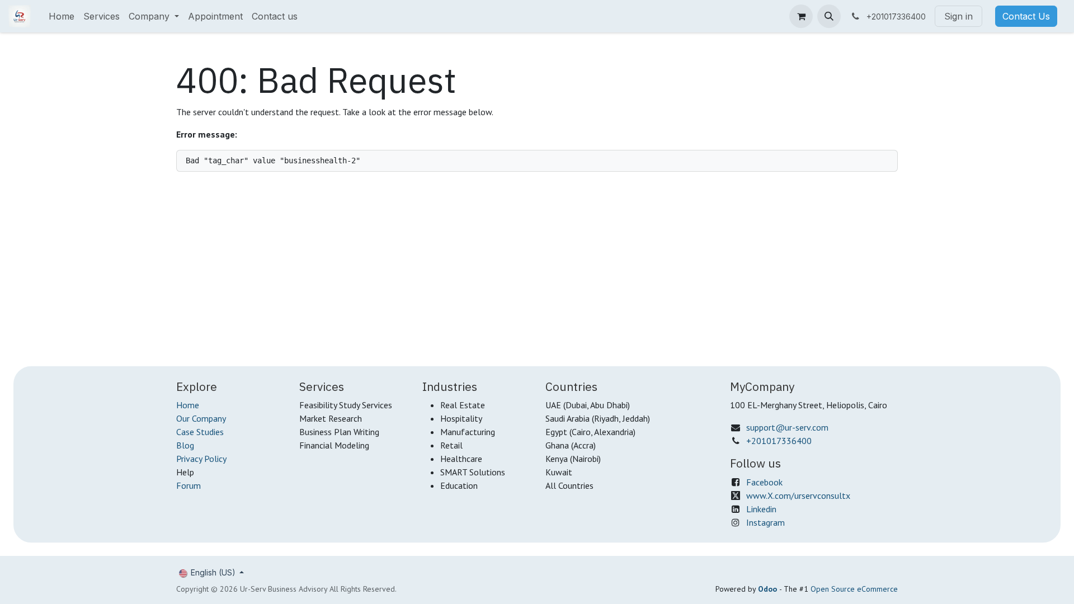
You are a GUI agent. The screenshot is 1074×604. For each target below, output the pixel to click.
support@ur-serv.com (787, 427)
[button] (829, 16)
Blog (185, 445)
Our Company (201, 418)
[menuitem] (61, 16)
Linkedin (761, 509)
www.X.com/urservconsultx (798, 495)
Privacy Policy (201, 458)
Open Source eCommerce (854, 589)
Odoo (768, 589)
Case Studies (200, 431)
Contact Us (1026, 16)
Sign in (958, 16)
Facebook (764, 482)
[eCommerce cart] (801, 16)
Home (187, 404)
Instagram (765, 522)
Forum (188, 485)
